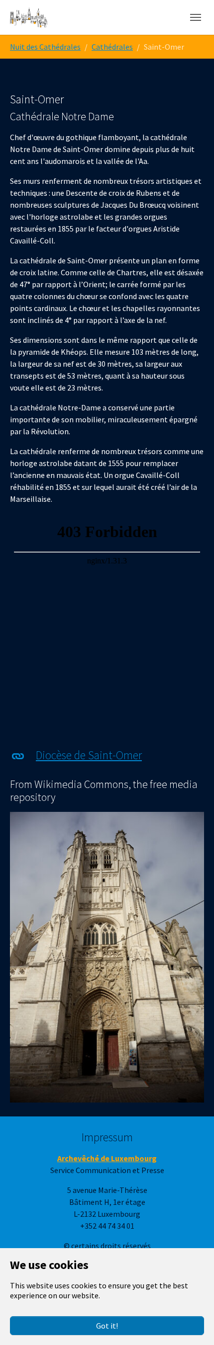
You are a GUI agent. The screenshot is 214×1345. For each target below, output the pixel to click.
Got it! (107, 1326)
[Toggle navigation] (195, 17)
